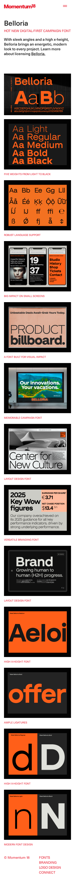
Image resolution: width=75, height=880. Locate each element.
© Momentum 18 (16, 858)
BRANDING (48, 862)
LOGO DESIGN (50, 867)
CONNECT (47, 872)
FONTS (44, 858)
